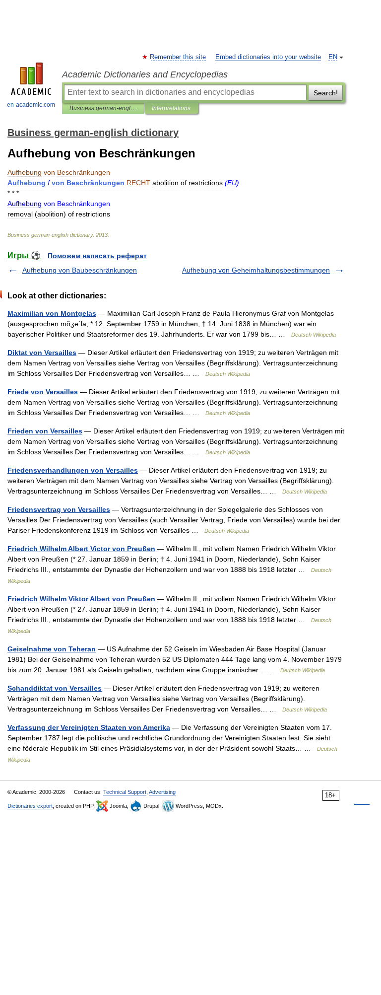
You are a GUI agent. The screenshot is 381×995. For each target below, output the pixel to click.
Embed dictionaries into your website (268, 57)
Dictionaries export (30, 806)
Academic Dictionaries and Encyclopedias (145, 74)
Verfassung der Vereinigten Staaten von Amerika (88, 727)
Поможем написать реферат (97, 256)
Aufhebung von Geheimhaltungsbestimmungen (256, 270)
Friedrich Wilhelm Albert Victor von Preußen (81, 549)
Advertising (162, 792)
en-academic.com (31, 104)
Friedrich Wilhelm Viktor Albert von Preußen (81, 599)
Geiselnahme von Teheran (51, 649)
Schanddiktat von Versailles (54, 688)
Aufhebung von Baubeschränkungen (79, 270)
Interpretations (171, 108)
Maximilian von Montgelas (51, 313)
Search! (326, 93)
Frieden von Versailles (44, 431)
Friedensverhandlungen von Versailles (72, 470)
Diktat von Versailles (41, 352)
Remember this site (178, 57)
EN (332, 57)
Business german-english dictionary (102, 108)
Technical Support (124, 792)
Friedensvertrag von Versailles (58, 509)
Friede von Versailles (42, 392)
